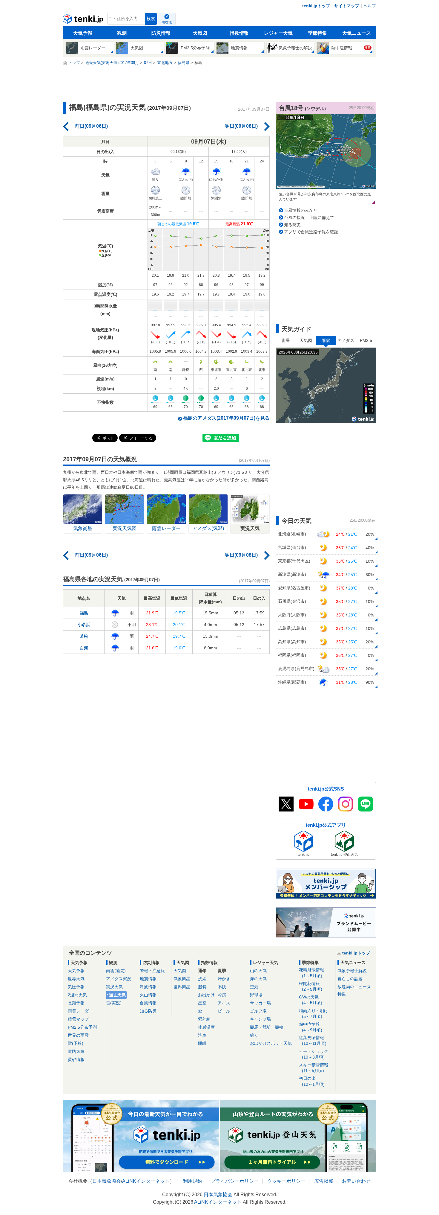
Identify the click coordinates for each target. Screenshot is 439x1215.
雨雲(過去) (116, 970)
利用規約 (192, 1181)
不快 (222, 986)
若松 (84, 636)
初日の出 (312, 1081)
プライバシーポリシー (235, 1181)
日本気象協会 (106, 1181)
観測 (122, 33)
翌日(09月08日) (241, 126)
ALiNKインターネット (146, 1181)
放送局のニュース (354, 986)
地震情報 (148, 978)
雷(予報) (75, 1043)
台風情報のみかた (300, 210)
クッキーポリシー (286, 1181)
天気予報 (82, 33)
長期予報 (76, 1003)
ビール (224, 1011)
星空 (202, 1003)
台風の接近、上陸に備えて (309, 217)
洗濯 (202, 978)
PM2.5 (366, 340)
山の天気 (258, 970)
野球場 (256, 994)
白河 (84, 647)
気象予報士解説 (352, 970)
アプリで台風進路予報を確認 (311, 232)
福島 (84, 612)
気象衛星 (182, 978)
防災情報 (161, 33)
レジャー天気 (278, 33)
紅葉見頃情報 (312, 1040)
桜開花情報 (310, 986)
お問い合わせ (356, 1181)
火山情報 (148, 994)
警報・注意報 (152, 970)
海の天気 (258, 978)
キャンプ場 (260, 1019)
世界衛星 (182, 986)
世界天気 (76, 978)
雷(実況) (114, 1003)
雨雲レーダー (80, 1011)
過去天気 (117, 994)
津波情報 (148, 986)
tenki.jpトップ (316, 5)
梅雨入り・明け (313, 1013)
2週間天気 (77, 994)
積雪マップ (78, 1019)
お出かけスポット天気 (271, 1043)
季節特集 (317, 33)
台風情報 (148, 1003)
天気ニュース (356, 33)
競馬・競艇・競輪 (266, 1027)
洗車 (202, 1035)
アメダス (345, 340)
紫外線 (204, 1019)
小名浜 (84, 624)
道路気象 (76, 1051)
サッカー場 (260, 1003)
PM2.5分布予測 (82, 1027)
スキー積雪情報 (313, 1067)
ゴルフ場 (258, 1011)
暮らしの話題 (350, 978)
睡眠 (202, 1043)
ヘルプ (369, 5)
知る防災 (292, 225)
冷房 (222, 994)
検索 (151, 18)
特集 (341, 994)
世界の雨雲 (78, 1035)
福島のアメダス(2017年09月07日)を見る (226, 418)
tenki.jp (84, 20)
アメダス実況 (118, 978)
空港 (254, 986)
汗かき (224, 978)
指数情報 (239, 33)
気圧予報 (76, 986)
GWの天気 (310, 1000)
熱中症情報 (310, 1027)
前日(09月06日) (91, 126)
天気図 (200, 33)
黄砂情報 (76, 1059)
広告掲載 (323, 1181)
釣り (254, 1035)
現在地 (167, 22)
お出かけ (206, 994)
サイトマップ (346, 5)
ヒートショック (313, 1054)
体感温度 (206, 1027)
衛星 (286, 340)
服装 (202, 986)
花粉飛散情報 (311, 972)
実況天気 (114, 986)
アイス (224, 1003)
